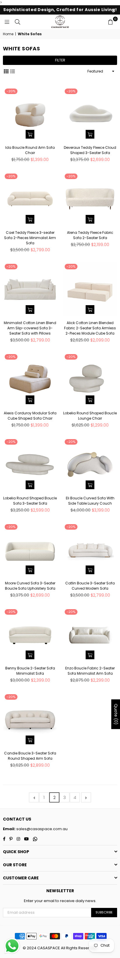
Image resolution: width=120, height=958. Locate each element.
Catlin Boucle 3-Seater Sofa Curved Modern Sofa (90, 586)
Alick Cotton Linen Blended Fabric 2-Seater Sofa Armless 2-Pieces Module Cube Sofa (90, 328)
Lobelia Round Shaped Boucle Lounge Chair (90, 416)
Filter (60, 60)
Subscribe (104, 912)
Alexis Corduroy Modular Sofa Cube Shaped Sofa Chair (30, 416)
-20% (11, 91)
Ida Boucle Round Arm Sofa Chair (30, 150)
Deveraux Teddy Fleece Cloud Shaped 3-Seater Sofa (90, 150)
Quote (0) (116, 714)
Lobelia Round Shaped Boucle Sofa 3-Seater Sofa (30, 501)
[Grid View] (6, 71)
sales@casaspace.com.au (41, 829)
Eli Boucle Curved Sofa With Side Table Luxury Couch (90, 501)
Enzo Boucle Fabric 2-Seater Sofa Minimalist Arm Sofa (90, 671)
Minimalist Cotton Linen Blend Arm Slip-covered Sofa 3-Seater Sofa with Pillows (30, 328)
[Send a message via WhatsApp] (12, 946)
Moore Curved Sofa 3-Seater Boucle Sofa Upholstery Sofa (30, 586)
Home (8, 34)
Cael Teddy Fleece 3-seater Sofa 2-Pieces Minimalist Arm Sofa (30, 237)
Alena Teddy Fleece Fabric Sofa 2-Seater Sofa (90, 235)
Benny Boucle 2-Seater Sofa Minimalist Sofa (30, 671)
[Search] (17, 21)
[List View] (12, 71)
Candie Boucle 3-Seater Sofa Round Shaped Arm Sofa (30, 756)
